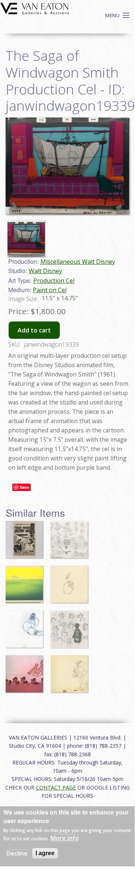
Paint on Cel (50, 290)
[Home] (34, 8)
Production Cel (53, 280)
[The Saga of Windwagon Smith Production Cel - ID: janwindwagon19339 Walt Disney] (67, 165)
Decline (17, 853)
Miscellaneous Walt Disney (77, 261)
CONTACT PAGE (56, 787)
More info (64, 838)
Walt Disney (45, 271)
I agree (45, 853)
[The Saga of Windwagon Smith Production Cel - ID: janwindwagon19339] (28, 235)
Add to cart (34, 330)
